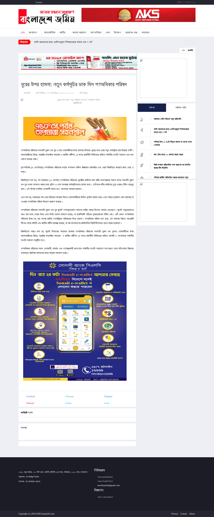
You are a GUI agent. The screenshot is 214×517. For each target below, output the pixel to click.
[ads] (163, 202)
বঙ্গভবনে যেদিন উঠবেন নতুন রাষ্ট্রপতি (167, 119)
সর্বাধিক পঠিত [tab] (180, 107)
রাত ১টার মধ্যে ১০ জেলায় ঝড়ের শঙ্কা (168, 154)
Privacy (174, 514)
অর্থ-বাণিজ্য (96, 32)
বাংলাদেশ (33, 32)
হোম (23, 32)
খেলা (108, 32)
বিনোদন (117, 32)
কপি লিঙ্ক (83, 93)
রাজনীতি (190, 50)
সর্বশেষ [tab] (152, 107)
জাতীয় (62, 32)
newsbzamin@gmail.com (108, 485)
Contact (38, 2)
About (192, 514)
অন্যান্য (145, 32)
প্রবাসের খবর (131, 32)
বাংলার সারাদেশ (79, 32)
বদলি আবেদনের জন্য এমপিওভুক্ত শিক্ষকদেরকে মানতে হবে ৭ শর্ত (63, 42)
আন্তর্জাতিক (49, 32)
